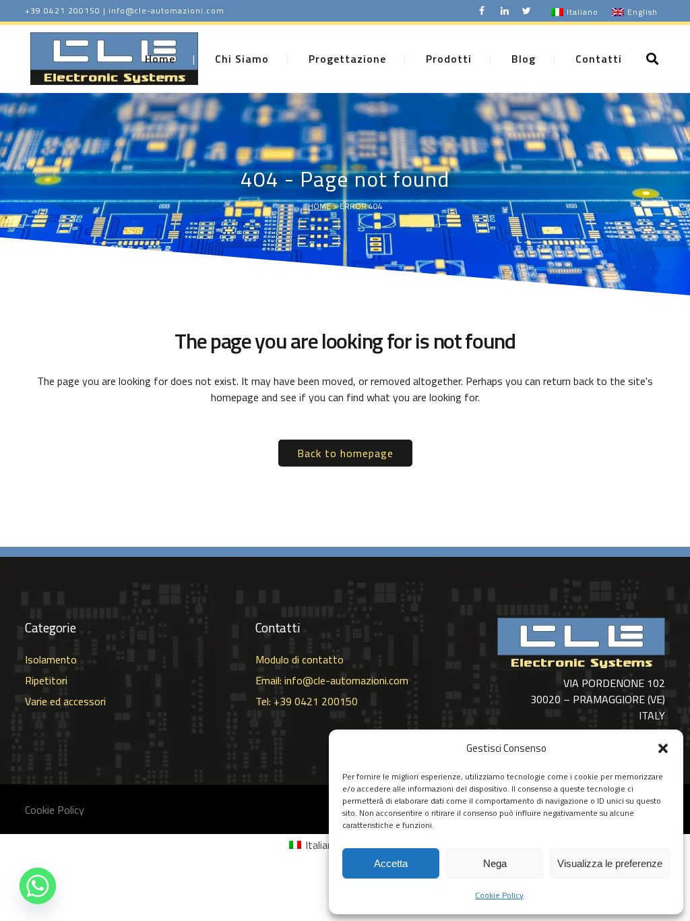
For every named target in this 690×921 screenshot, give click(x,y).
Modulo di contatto (299, 659)
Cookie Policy (499, 895)
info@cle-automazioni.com (166, 10)
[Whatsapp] (38, 886)
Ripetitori (46, 680)
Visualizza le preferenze (609, 863)
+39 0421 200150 (62, 10)
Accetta (391, 863)
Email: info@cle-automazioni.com (331, 680)
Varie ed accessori (65, 701)
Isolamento (51, 659)
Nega (495, 863)
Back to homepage (345, 453)
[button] (663, 748)
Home (319, 206)
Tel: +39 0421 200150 (306, 701)
